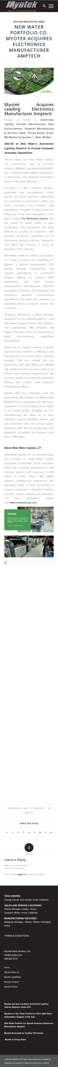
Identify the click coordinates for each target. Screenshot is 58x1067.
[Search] (43, 6)
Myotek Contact (11, 986)
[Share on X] (12, 832)
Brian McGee (43, 137)
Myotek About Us (11, 972)
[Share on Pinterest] (23, 832)
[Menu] (50, 6)
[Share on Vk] (40, 832)
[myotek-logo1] (24, 6)
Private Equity (36, 133)
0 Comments (38, 808)
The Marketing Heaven (34, 218)
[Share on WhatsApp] (18, 832)
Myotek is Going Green (15, 1039)
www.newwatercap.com (23, 502)
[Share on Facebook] (7, 832)
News (42, 21)
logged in (21, 874)
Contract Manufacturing (31, 124)
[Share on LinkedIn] (29, 832)
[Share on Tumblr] (34, 832)
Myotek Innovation (25, 21)
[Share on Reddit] (45, 832)
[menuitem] (43, 6)
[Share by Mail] (51, 832)
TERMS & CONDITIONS (16, 935)
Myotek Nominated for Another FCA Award (23, 1033)
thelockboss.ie (31, 286)
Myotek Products (11, 981)
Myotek (29, 812)
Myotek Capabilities (12, 976)
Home (6, 967)
